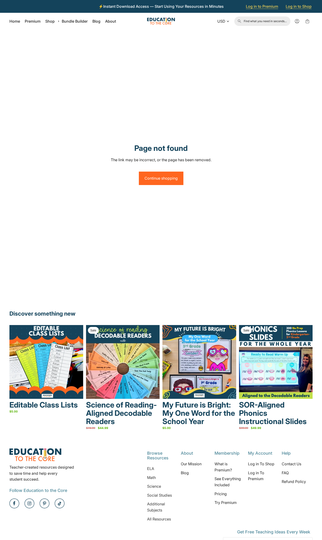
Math (151, 477)
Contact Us (291, 464)
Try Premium (226, 502)
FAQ (285, 472)
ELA (150, 468)
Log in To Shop (261, 464)
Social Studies (159, 495)
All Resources (159, 518)
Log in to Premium (262, 6)
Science (154, 486)
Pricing (221, 493)
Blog (185, 472)
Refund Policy (294, 481)
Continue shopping (161, 178)
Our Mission (191, 464)
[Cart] (307, 21)
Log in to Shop (299, 6)
